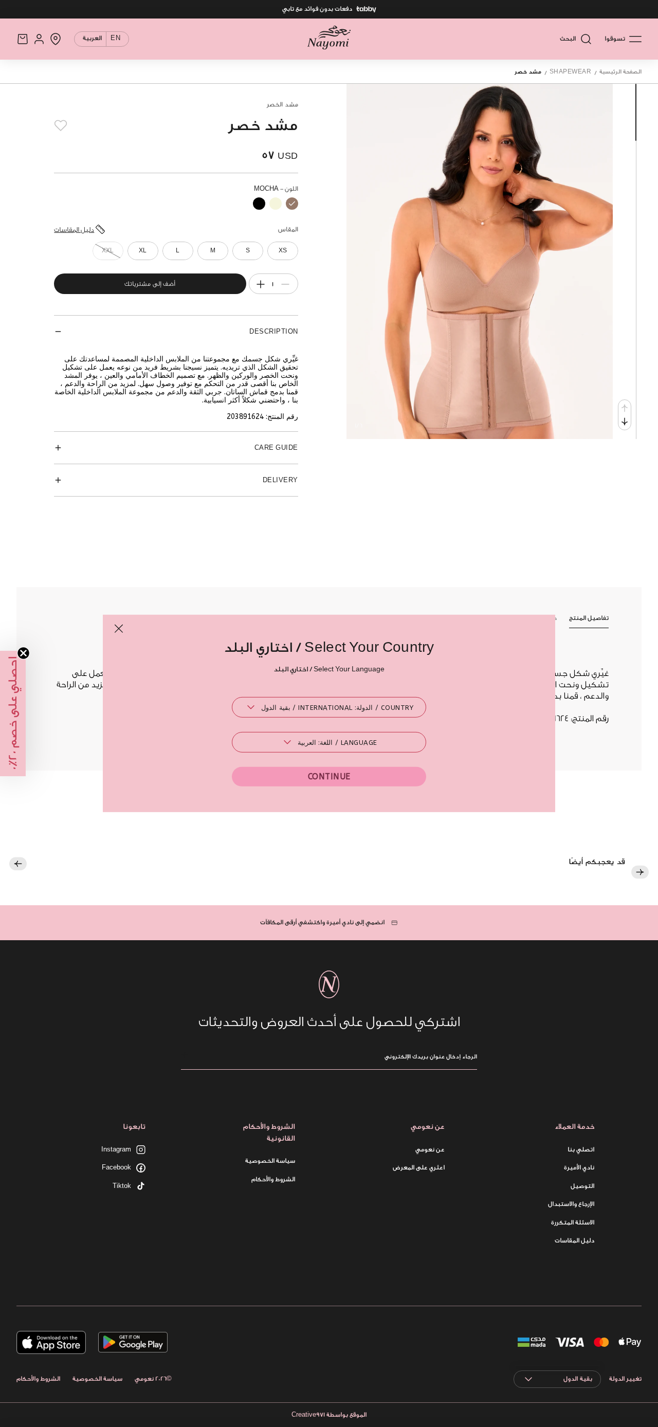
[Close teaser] (23, 653)
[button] (13, 713)
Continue (329, 776)
